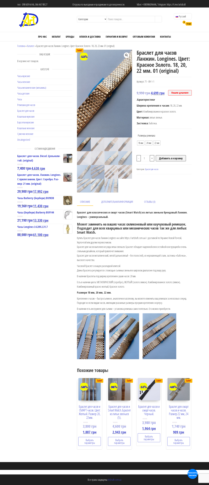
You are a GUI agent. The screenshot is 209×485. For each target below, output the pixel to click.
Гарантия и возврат (117, 36)
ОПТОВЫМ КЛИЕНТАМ (144, 36)
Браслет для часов (25, 111)
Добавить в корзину (171, 158)
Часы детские (23, 93)
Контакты (165, 36)
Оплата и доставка (90, 36)
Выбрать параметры (89, 441)
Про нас (42, 36)
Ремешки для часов (26, 105)
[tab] (87, 202)
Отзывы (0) (149, 202)
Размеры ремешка (146, 135)
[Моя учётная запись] (177, 23)
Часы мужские (23, 76)
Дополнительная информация (117, 202)
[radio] (140, 143)
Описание (85, 202)
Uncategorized (23, 139)
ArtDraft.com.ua (114, 479)
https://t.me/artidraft (176, 4)
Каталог (56, 36)
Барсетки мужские (25, 122)
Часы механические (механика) (31, 87)
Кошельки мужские (26, 116)
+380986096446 (149, 4)
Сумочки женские (25, 134)
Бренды (70, 36)
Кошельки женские (26, 128)
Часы (19, 99)
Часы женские (23, 82)
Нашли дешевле (179, 92)
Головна (21, 46)
